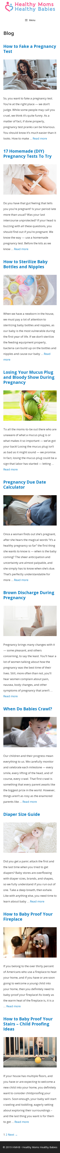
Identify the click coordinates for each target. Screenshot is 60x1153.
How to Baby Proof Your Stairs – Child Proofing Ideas (28, 1024)
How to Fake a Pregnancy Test (29, 48)
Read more (40, 138)
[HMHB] (30, 6)
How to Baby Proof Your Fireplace (28, 916)
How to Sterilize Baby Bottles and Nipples (25, 264)
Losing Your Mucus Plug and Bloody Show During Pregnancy (28, 377)
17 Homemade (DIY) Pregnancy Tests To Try (27, 153)
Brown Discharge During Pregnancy (28, 595)
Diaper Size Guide (21, 814)
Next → (13, 1134)
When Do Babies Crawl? (27, 709)
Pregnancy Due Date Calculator (24, 484)
